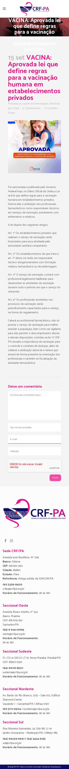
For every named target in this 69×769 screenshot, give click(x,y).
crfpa (16, 108)
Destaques (41, 103)
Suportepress (56, 766)
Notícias (55, 103)
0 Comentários (31, 108)
